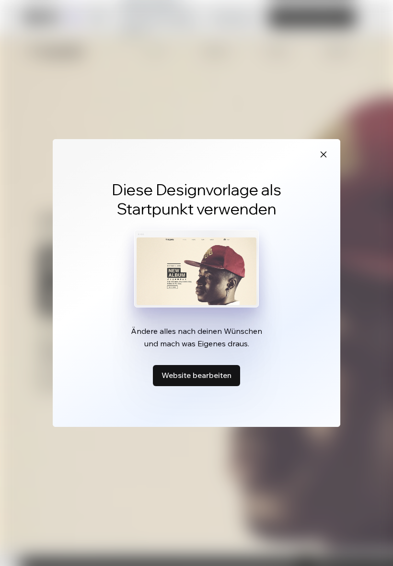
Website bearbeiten (196, 375)
